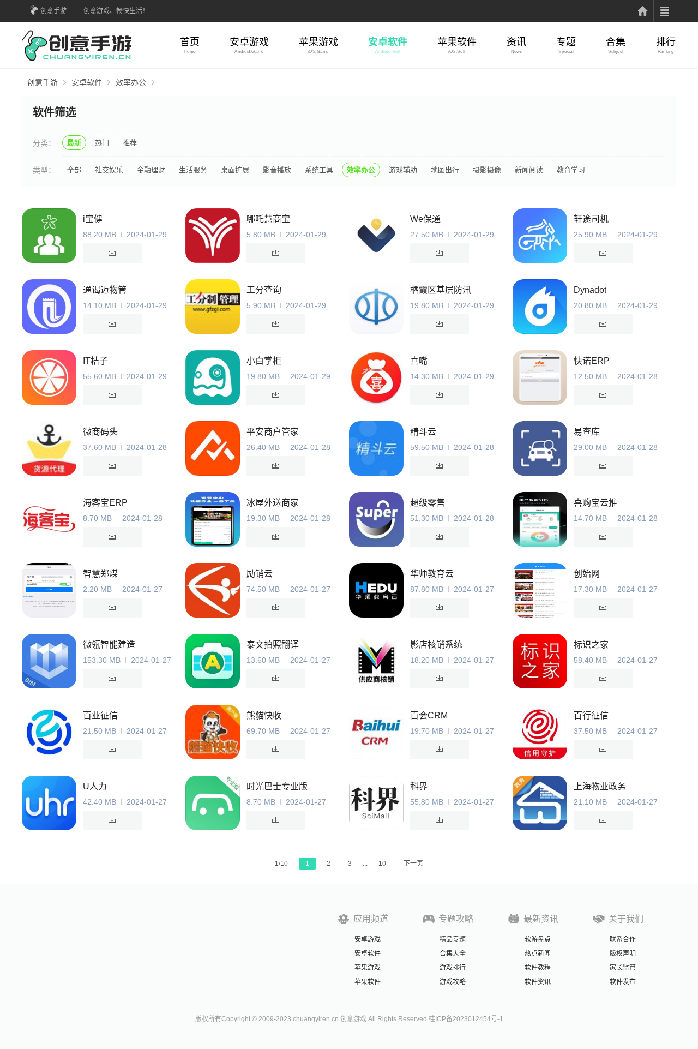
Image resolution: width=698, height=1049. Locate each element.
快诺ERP (592, 360)
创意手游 (53, 11)
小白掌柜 (263, 360)
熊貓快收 (263, 715)
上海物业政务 (600, 786)
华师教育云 (432, 573)
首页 (190, 42)
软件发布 (623, 982)
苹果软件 (457, 42)
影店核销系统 (436, 644)
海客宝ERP (105, 502)
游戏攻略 (453, 982)
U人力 (95, 786)
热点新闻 (538, 953)
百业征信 (100, 715)
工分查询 (263, 290)
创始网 (587, 573)
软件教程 (538, 968)
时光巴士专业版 (277, 786)
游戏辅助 (403, 170)
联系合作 (623, 939)
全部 (74, 170)
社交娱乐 (109, 170)
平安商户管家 (272, 431)
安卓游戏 (249, 42)
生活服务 (193, 170)
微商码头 (100, 431)
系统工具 (319, 170)
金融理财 (151, 170)
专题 (566, 42)
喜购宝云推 (595, 502)
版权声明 (623, 953)
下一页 (413, 863)
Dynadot (590, 290)
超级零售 (427, 502)
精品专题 (453, 939)
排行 (666, 42)
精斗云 (423, 431)
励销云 (259, 573)
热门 (102, 143)
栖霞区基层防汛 (440, 290)
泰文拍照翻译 (272, 644)
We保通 (425, 219)
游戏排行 (453, 968)
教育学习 (571, 170)
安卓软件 (387, 42)
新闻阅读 (529, 170)
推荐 (130, 143)
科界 (419, 786)
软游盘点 (538, 939)
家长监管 (623, 968)
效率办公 (131, 82)
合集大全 (453, 953)
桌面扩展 (235, 170)
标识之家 (591, 644)
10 (382, 863)
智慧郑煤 (100, 573)
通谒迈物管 (105, 290)
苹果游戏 (318, 42)
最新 (74, 143)
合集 (615, 42)
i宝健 (93, 219)
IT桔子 (95, 360)
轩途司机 (591, 219)
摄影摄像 (487, 170)
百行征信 (591, 715)
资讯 (516, 42)
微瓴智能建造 (109, 644)
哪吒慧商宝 (268, 219)
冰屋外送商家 (272, 502)
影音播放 (277, 170)
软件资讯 (538, 982)
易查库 (587, 431)
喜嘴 (419, 360)
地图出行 (445, 170)
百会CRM (429, 715)
